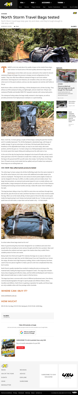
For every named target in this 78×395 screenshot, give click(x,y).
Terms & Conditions (6, 393)
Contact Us (39, 393)
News (20, 7)
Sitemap (27, 393)
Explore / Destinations (54, 7)
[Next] (76, 7)
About (33, 393)
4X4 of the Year (7, 373)
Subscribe (24, 381)
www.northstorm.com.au (8, 295)
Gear (44, 7)
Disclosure (21, 393)
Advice (22, 373)
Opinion (65, 7)
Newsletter (6, 385)
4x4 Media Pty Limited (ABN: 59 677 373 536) (61, 392)
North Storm (11, 73)
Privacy (15, 393)
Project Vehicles (36, 7)
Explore (23, 377)
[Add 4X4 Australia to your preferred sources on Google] (27, 332)
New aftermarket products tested (23, 168)
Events (4, 377)
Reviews (27, 7)
